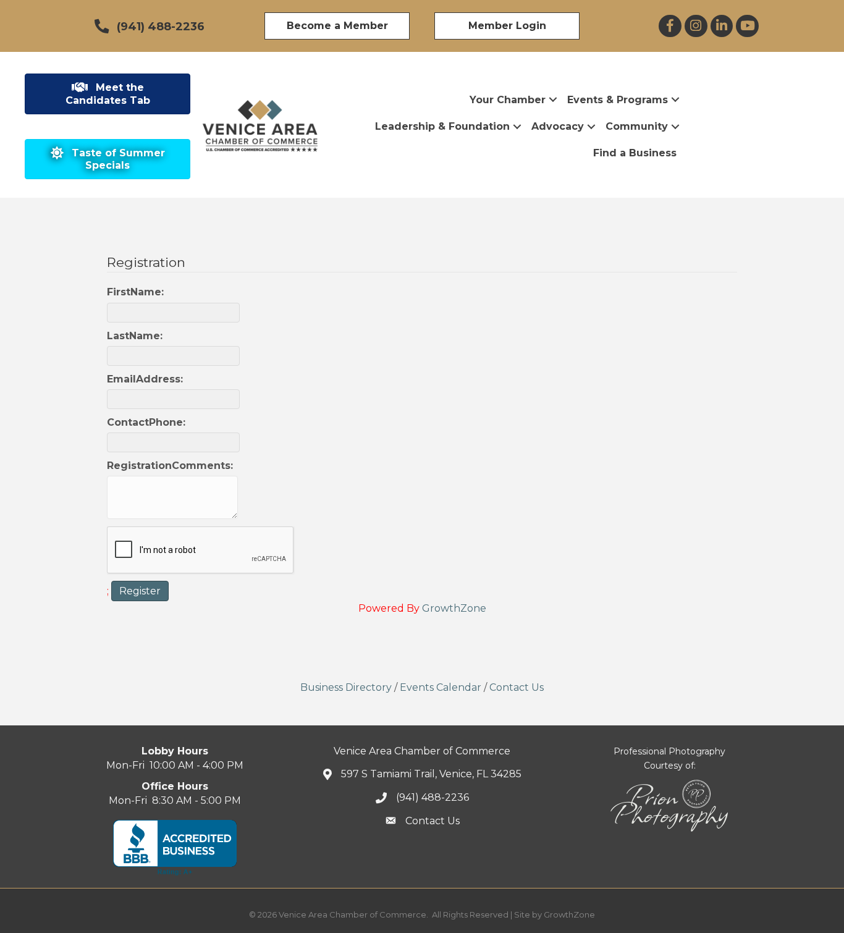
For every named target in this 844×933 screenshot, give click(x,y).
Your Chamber (508, 100)
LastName (133, 336)
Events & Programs (617, 100)
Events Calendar (440, 687)
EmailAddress (143, 379)
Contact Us (516, 687)
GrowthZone (454, 608)
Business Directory (346, 687)
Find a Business (635, 153)
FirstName (134, 292)
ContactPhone (145, 422)
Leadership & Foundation (442, 126)
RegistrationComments (168, 465)
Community (637, 126)
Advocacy (557, 126)
